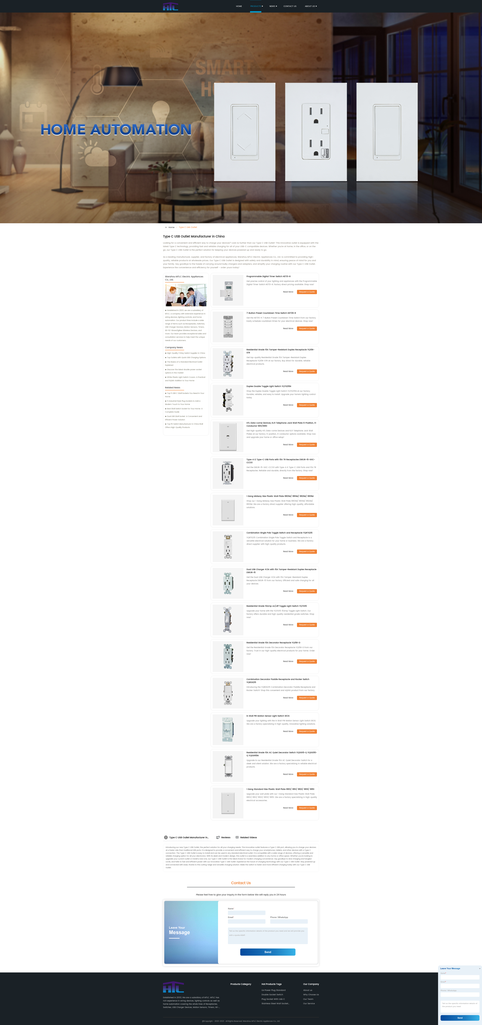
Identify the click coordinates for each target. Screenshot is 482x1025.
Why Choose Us (311, 994)
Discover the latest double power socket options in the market (183, 371)
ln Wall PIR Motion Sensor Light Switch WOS (268, 716)
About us (310, 6)
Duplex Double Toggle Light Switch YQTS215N (269, 386)
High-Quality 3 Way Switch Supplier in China (186, 353)
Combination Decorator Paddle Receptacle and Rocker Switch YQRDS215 (278, 681)
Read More (288, 292)
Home (239, 6)
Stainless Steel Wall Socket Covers (275, 1003)
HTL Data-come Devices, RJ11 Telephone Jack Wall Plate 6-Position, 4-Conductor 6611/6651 (282, 424)
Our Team (308, 999)
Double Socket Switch (272, 994)
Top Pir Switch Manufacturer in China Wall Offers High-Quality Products (184, 426)
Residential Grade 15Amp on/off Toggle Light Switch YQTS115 (277, 606)
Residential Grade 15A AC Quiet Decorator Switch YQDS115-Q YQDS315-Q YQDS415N (282, 754)
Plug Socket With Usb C (273, 999)
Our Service (309, 1003)
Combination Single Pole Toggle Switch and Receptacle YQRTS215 (279, 532)
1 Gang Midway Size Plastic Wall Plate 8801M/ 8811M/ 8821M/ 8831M (280, 496)
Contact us (290, 6)
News (272, 6)
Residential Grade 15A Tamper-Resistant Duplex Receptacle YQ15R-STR (280, 351)
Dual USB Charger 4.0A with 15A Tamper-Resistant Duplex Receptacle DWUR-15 (281, 571)
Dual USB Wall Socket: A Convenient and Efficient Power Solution (183, 418)
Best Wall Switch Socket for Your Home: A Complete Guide (184, 410)
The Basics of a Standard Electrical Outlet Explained (183, 363)
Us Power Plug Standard (274, 990)
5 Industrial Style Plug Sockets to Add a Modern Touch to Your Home (182, 403)
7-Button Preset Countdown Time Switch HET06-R (271, 313)
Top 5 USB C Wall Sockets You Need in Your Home (184, 395)
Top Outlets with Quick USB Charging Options (186, 357)
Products (255, 6)
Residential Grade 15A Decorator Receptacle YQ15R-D (273, 642)
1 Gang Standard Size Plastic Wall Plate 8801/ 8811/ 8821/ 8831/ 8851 (280, 789)
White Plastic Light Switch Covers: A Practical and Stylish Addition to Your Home (185, 379)
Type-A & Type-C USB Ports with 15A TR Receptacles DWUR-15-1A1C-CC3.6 (281, 461)
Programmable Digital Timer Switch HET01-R (269, 276)
